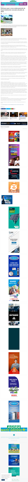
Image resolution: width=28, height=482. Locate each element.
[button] (1, 1)
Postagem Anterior (3, 128)
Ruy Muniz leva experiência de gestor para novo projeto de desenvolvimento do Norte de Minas (22, 118)
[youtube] (14, 440)
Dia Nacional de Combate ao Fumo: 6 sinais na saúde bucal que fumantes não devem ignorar (5, 118)
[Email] (13, 108)
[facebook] (11, 440)
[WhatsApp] (10, 108)
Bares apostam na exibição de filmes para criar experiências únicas (13, 118)
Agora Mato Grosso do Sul (16, 480)
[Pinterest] (12, 108)
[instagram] (16, 440)
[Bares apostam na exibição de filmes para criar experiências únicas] (14, 114)
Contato (15, 479)
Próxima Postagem (25, 128)
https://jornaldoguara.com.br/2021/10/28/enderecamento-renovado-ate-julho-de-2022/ (13, 104)
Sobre (12, 479)
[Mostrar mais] (15, 108)
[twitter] (13, 440)
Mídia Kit (17, 479)
